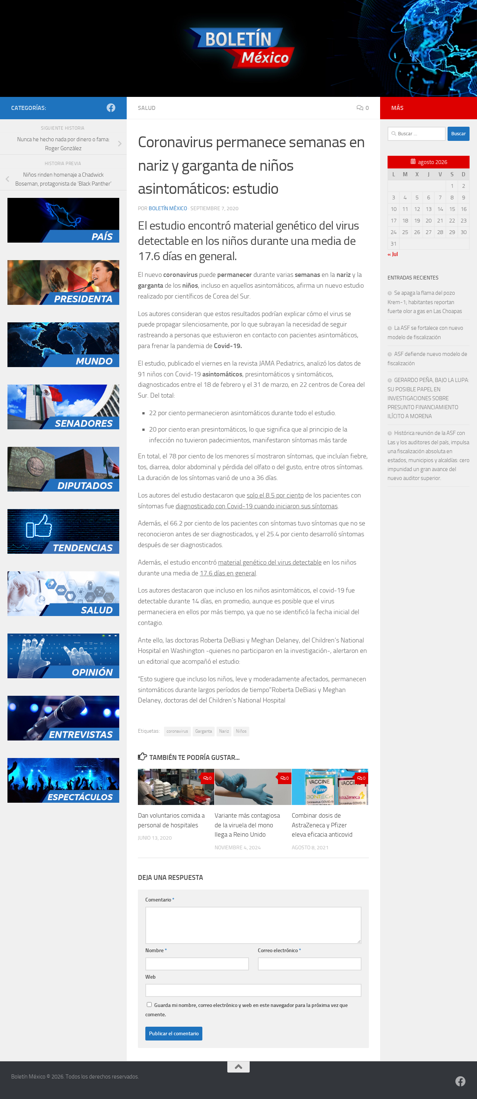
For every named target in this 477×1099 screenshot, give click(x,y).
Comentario (159, 900)
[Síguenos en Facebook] (111, 107)
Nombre (156, 950)
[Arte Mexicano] (63, 552)
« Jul (393, 254)
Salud (146, 107)
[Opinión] (63, 676)
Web (150, 977)
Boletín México (168, 208)
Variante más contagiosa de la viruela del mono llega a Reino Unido (247, 825)
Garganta (203, 731)
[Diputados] (63, 489)
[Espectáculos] (63, 801)
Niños (241, 731)
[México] (63, 240)
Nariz (224, 731)
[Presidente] (63, 303)
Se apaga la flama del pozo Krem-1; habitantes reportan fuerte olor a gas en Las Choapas (425, 302)
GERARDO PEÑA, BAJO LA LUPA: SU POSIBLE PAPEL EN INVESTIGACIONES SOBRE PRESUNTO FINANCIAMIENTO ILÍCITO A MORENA (428, 398)
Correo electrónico (279, 950)
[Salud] (63, 614)
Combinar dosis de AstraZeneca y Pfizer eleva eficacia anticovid (322, 825)
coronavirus (177, 731)
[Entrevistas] (63, 738)
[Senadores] (63, 427)
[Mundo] (63, 365)
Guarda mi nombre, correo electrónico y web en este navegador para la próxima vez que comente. (246, 1010)
